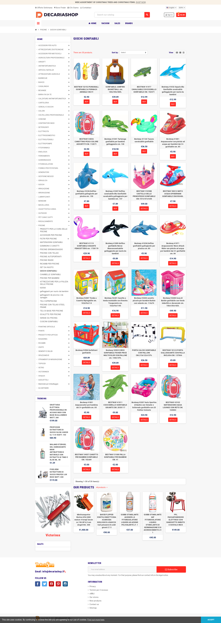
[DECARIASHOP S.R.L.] (57, 15)
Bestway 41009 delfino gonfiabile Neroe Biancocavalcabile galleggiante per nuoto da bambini (115, 248)
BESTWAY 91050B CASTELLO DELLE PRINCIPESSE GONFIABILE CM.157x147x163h (144, 195)
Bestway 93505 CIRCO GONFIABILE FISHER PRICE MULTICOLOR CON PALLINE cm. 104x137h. (115, 354)
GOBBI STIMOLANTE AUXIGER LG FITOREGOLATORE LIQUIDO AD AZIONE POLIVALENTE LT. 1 (129, 520)
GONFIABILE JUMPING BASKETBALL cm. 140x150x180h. (115, 89)
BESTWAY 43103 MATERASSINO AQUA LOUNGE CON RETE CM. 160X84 (173, 406)
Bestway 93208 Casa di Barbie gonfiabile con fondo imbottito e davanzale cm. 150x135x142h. (173, 302)
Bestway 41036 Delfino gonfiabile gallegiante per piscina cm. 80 (144, 245)
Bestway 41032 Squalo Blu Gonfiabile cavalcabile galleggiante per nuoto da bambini (173, 91)
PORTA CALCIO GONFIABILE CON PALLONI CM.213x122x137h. (144, 352)
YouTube (51, 583)
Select (123, 52)
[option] (83, 516)
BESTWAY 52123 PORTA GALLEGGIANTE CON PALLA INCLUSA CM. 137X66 (173, 352)
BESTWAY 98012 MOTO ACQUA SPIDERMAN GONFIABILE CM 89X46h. (173, 193)
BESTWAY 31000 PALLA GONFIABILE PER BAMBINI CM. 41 (115, 457)
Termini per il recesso (99, 590)
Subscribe (172, 569)
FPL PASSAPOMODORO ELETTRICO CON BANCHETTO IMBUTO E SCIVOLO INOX (176, 520)
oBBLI (92, 593)
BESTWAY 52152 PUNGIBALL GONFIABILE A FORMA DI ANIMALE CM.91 (86, 89)
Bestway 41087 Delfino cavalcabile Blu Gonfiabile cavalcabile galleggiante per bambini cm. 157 (115, 195)
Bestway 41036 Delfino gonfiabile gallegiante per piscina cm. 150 (86, 193)
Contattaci (86, 8)
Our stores (94, 597)
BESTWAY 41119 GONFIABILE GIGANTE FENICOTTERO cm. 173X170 (86, 245)
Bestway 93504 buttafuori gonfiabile (86, 351)
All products (102, 487)
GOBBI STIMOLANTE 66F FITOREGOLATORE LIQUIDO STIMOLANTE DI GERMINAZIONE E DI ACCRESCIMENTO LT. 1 (153, 524)
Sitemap (93, 608)
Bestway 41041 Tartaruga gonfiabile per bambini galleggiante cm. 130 (115, 141)
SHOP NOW (141, 2)
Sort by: (115, 52)
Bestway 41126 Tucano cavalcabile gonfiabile (144, 140)
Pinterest (58, 583)
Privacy (93, 586)
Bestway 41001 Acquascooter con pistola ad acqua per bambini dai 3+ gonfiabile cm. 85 (173, 143)
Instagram (65, 583)
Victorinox (53, 535)
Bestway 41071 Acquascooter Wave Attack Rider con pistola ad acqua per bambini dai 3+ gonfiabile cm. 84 (172, 248)
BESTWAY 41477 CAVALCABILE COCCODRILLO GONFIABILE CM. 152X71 (144, 89)
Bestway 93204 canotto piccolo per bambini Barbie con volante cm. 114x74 (144, 300)
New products (95, 601)
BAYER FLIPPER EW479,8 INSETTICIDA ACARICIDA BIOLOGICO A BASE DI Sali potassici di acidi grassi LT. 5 (106, 521)
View (171, 52)
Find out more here (95, 620)
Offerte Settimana (43, 8)
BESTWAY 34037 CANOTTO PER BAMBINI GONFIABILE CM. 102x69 (86, 457)
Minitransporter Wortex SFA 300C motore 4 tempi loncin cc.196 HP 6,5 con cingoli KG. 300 (83, 520)
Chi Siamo (74, 8)
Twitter (44, 583)
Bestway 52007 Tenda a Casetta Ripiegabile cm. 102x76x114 (86, 300)
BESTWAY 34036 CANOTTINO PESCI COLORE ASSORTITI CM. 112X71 (86, 141)
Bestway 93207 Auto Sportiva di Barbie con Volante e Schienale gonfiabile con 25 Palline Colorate (144, 406)
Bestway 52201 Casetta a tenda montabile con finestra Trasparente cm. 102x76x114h (115, 302)
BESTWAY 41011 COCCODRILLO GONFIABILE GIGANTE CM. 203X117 (115, 404)
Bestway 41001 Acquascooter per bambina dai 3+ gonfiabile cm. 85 (86, 404)
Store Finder (60, 8)
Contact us (94, 604)
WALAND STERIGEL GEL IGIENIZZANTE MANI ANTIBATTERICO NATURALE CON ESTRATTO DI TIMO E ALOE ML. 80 (59, 452)
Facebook (37, 583)
